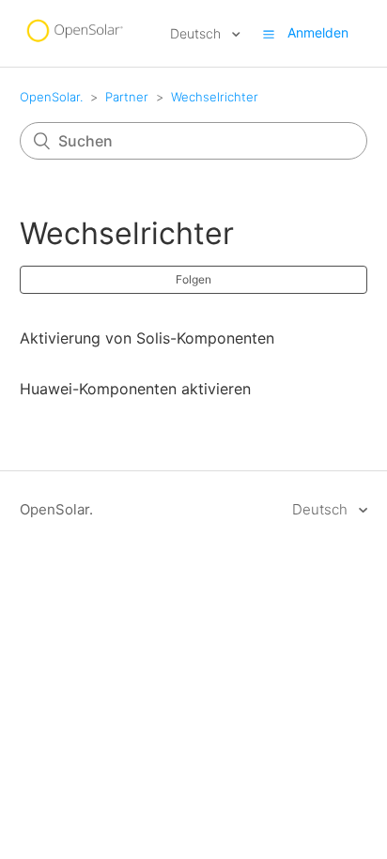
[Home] (74, 43)
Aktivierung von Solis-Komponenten (147, 338)
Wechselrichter (214, 96)
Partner (126, 96)
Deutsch (197, 33)
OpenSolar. (51, 96)
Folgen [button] (193, 279)
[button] (268, 34)
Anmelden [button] (317, 32)
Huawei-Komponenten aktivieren (135, 388)
